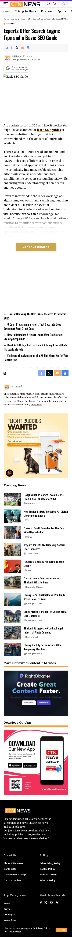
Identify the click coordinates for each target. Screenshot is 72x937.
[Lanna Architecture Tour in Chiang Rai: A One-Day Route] (12, 616)
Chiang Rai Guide (34, 603)
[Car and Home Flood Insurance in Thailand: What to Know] (12, 582)
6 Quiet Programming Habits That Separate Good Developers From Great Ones (32, 326)
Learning (15, 19)
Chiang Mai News (34, 653)
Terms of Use (15, 931)
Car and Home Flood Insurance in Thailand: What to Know (41, 580)
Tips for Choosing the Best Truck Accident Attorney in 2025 (34, 316)
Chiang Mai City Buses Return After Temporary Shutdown (42, 647)
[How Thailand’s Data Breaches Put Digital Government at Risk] (12, 516)
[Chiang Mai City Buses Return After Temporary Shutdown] (12, 649)
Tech (28, 520)
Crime (29, 537)
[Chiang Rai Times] (24, 3)
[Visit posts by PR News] (7, 58)
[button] (61, 930)
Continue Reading (36, 247)
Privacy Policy (43, 928)
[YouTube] (51, 902)
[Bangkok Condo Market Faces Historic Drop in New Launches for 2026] (12, 499)
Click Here (36, 404)
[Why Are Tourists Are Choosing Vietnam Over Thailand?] (12, 549)
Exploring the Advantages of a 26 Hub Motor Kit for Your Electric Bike (35, 358)
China (28, 570)
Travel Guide (32, 553)
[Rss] (57, 902)
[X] (46, 902)
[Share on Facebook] (11, 47)
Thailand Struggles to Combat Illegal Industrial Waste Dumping (43, 630)
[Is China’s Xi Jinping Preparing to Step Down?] (12, 566)
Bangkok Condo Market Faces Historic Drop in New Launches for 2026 (44, 497)
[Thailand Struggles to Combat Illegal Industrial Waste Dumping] (12, 632)
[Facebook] (40, 902)
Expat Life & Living (34, 587)
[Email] (22, 47)
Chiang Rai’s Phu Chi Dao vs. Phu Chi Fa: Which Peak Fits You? (45, 597)
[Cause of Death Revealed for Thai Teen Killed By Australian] (12, 532)
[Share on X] (17, 47)
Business (30, 503)
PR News (16, 56)
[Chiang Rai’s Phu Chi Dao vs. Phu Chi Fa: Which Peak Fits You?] (12, 599)
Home (6, 19)
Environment (32, 637)
